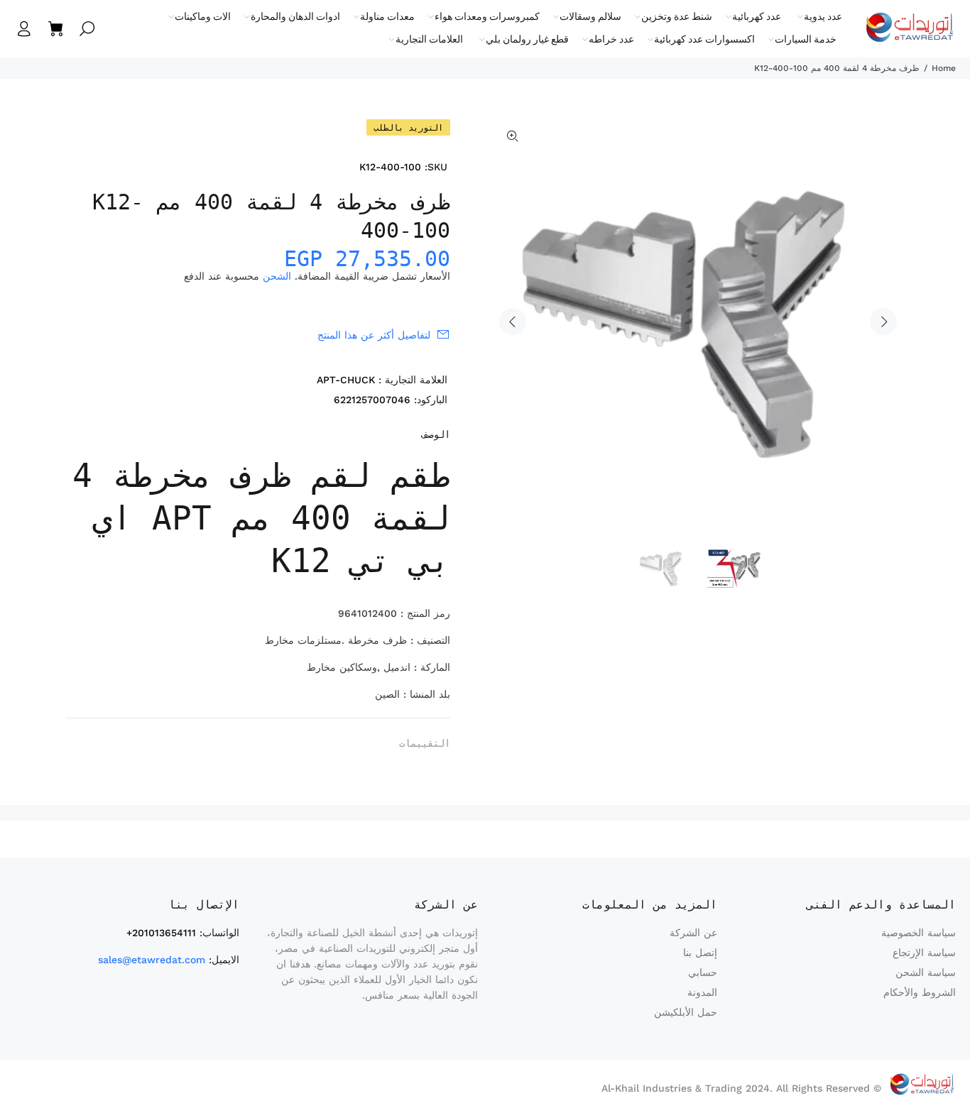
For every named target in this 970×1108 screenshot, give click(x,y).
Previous (512, 321)
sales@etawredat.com (151, 959)
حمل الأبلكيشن (685, 1012)
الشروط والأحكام (919, 992)
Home (944, 68)
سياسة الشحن (925, 972)
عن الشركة (693, 932)
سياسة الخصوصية (918, 932)
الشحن (277, 276)
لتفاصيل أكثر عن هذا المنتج (373, 335)
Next (883, 321)
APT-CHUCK (346, 379)
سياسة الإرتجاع (924, 952)
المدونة (702, 992)
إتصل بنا (700, 952)
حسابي (702, 972)
